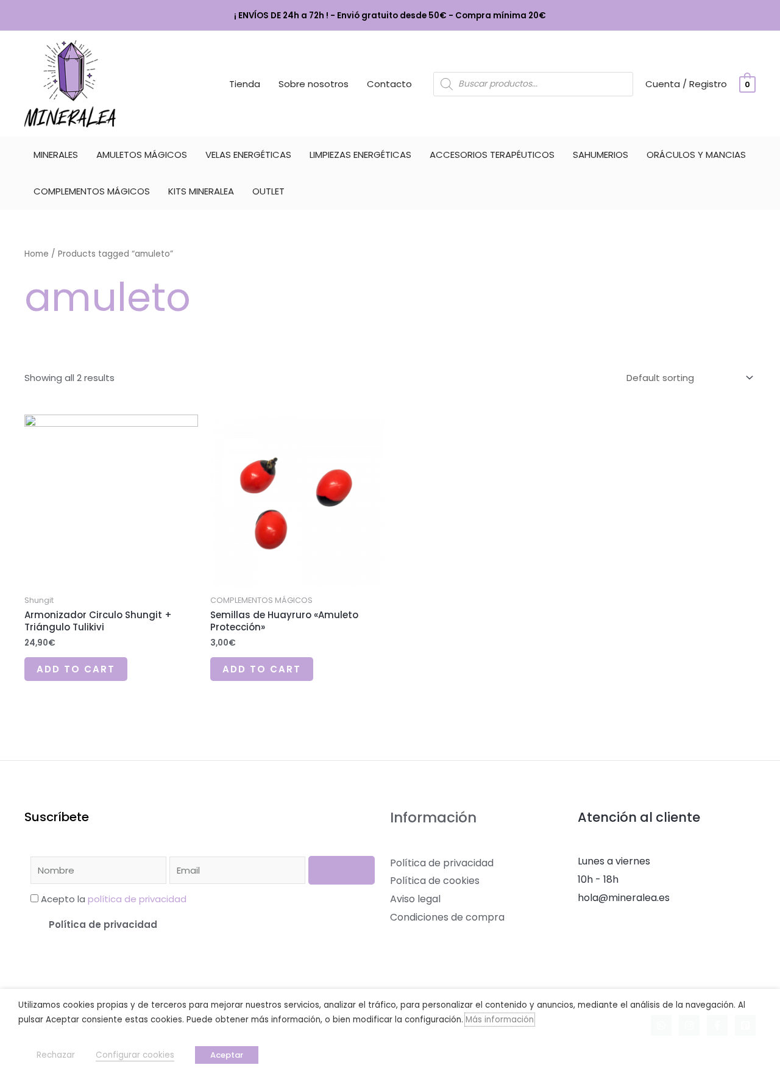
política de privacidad (137, 899)
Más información (500, 1019)
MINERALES (56, 154)
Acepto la (113, 899)
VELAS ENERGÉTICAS (248, 154)
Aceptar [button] (226, 1055)
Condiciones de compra (447, 917)
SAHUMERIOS (600, 154)
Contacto (389, 83)
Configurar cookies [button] (135, 1055)
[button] (202, 924)
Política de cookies (435, 881)
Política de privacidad (103, 924)
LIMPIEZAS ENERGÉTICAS (360, 154)
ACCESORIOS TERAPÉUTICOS (492, 154)
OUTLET (268, 191)
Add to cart (76, 669)
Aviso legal (415, 899)
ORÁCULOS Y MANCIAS (696, 154)
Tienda (244, 83)
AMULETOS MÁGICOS (141, 154)
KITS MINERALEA (201, 191)
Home (36, 254)
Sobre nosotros (313, 83)
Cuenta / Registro (686, 83)
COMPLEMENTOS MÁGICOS (92, 191)
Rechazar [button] (56, 1055)
